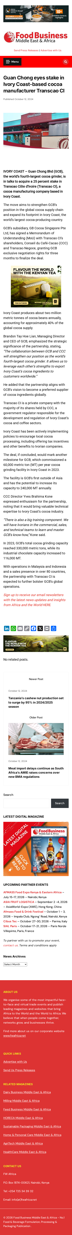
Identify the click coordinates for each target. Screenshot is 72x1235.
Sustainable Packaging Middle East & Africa (32, 1126)
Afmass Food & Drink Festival (23, 911)
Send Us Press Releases (19, 1070)
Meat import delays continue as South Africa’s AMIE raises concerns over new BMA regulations (36, 772)
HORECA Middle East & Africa (23, 1118)
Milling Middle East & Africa (21, 1101)
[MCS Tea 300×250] (36, 307)
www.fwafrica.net (14, 1035)
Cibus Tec (10, 921)
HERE (47, 605)
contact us (10, 945)
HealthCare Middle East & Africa (24, 1152)
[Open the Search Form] (66, 62)
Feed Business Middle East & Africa (27, 1109)
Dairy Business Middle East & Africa (27, 1092)
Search (8, 795)
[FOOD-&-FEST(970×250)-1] (36, 20)
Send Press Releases (26, 50)
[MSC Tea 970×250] (36, 649)
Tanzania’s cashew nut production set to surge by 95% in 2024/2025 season (36, 702)
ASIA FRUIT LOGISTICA (18, 902)
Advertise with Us (51, 50)
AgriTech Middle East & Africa (23, 1143)
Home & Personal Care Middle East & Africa (32, 1135)
